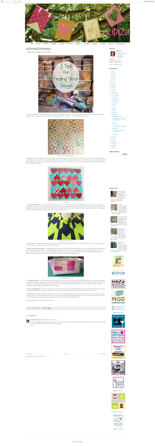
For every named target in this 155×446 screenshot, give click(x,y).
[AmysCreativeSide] (118, 312)
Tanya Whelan (64, 160)
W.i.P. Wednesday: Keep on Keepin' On (118, 131)
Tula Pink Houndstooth (63, 240)
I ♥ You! (114, 122)
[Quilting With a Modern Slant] (118, 266)
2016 (112, 92)
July (113, 104)
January (114, 134)
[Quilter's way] (118, 426)
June (113, 106)
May (113, 108)
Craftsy (49, 290)
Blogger (80, 441)
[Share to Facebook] (48, 308)
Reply (31, 325)
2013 (112, 141)
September (115, 100)
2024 (112, 75)
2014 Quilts (86, 43)
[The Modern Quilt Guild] (118, 303)
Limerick (120, 204)
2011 (112, 145)
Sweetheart (115, 124)
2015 (112, 137)
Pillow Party (115, 128)
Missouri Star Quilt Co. (91, 290)
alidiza (32, 308)
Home (31, 43)
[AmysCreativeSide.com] (118, 306)
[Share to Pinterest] (50, 308)
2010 (112, 147)
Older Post (102, 353)
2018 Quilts (53, 43)
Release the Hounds (117, 116)
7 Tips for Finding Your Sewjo (119, 126)
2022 (112, 79)
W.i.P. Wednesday (59, 114)
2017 (112, 89)
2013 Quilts (94, 43)
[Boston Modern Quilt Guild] (118, 289)
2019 (112, 85)
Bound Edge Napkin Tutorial (121, 229)
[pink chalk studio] (118, 411)
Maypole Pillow (121, 191)
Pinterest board (101, 248)
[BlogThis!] (45, 308)
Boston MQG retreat (92, 206)
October (114, 98)
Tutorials (38, 43)
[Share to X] (47, 308)
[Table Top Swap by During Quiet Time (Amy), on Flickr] (118, 390)
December (115, 93)
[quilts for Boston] (118, 276)
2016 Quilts (70, 43)
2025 (112, 73)
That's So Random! (122, 216)
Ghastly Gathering (120, 43)
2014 (112, 139)
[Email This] (43, 308)
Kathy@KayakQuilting (36, 319)
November (115, 96)
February (114, 114)
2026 (112, 71)
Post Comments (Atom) (38, 356)
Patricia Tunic (91, 160)
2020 (112, 83)
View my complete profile (115, 64)
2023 (112, 77)
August (114, 102)
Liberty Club (61, 161)
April (113, 110)
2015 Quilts (78, 43)
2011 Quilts (110, 43)
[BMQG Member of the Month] (118, 408)
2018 (112, 87)
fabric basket (70, 277)
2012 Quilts (102, 43)
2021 (112, 81)
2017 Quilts (61, 43)
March (114, 112)
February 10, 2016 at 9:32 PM (49, 319)
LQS (60, 288)
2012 (112, 143)
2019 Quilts (45, 43)
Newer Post (29, 353)
